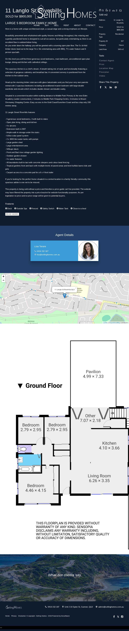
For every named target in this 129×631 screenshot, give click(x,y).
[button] (111, 64)
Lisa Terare (40, 246)
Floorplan (104, 72)
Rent (66, 25)
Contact (90, 25)
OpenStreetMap (115, 323)
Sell (56, 25)
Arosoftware (65, 616)
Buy (47, 25)
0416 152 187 (42, 251)
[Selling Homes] (64, 12)
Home (37, 25)
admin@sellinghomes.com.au (111, 607)
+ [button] (3, 276)
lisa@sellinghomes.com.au (48, 255)
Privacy (14, 616)
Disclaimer (22, 616)
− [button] (3, 280)
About (77, 25)
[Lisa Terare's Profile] (88, 251)
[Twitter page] (118, 616)
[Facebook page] (114, 616)
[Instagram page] (122, 616)
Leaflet (105, 323)
